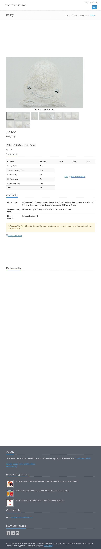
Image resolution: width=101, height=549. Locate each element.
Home (68, 15)
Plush (75, 15)
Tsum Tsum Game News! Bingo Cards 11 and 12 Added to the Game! (42, 490)
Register (93, 2)
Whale (32, 145)
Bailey (9, 145)
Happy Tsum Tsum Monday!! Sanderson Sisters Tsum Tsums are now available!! (46, 481)
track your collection (78, 176)
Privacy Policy (11, 466)
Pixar (26, 145)
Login (85, 2)
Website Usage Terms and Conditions (21, 464)
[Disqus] (50, 306)
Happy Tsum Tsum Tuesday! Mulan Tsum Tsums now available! (39, 500)
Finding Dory (18, 145)
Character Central (84, 458)
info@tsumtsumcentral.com (22, 517)
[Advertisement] (50, 39)
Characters (83, 15)
